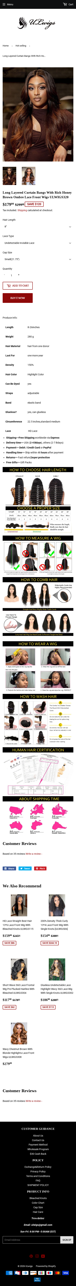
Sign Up (67, 1240)
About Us (38, 1135)
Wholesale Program (38, 1149)
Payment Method (38, 1144)
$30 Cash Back (38, 1153)
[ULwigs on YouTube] (43, 1256)
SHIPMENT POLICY (38, 1185)
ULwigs (29, 1266)
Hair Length (9, 219)
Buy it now (17, 298)
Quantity (7, 268)
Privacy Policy (38, 1171)
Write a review (33, 853)
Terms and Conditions (38, 1176)
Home (6, 45)
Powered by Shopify (46, 1266)
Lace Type (8, 236)
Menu (10, 4)
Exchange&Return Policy (38, 1166)
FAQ (38, 1180)
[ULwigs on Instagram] (37, 1256)
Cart (70, 4)
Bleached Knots (38, 1198)
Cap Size (7, 252)
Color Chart (38, 1202)
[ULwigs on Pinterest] (31, 1256)
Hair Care (38, 1212)
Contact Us (38, 1140)
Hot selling (21, 45)
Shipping (22, 210)
